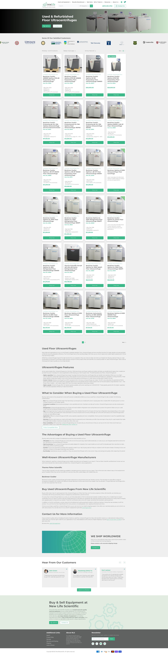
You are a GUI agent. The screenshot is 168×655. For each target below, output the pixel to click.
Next (123, 342)
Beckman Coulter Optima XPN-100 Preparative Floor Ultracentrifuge (113, 79)
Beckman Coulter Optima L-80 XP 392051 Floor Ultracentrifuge (51, 171)
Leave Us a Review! (84, 590)
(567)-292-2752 (107, 6)
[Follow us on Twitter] (97, 643)
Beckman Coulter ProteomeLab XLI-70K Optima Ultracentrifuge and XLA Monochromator (51, 125)
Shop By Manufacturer (78, 2)
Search (48, 635)
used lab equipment (54, 523)
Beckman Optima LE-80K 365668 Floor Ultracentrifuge (116, 314)
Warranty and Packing (52, 641)
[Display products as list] (125, 50)
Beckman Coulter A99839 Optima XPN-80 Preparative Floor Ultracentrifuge (51, 79)
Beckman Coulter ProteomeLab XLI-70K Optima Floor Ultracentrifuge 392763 (72, 125)
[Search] (91, 6)
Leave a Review (50, 645)
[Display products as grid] (123, 50)
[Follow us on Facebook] (93, 643)
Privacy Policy (50, 637)
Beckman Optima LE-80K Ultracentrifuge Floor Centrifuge (116, 171)
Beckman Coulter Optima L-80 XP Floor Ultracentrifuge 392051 (94, 171)
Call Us (47, 26)
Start (111, 639)
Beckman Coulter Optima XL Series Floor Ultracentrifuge (115, 219)
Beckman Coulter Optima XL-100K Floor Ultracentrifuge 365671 (115, 267)
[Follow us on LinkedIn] (104, 643)
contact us (74, 424)
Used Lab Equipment (64, 2)
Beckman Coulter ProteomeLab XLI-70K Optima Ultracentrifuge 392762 (94, 125)
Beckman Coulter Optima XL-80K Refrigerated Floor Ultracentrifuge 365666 (51, 268)
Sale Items (90, 2)
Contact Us (57, 26)
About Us (115, 2)
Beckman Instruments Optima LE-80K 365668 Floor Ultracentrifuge (94, 314)
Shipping (48, 643)
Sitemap (48, 639)
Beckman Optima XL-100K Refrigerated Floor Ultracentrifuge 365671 (94, 219)
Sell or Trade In (98, 2)
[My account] (121, 2)
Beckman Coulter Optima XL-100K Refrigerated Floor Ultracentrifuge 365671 (72, 220)
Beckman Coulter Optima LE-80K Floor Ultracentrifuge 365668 (51, 314)
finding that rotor (66, 424)
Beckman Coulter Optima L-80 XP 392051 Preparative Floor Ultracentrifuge (73, 172)
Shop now (51, 94)
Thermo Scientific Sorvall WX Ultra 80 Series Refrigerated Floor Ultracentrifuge (73, 268)
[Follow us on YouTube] (100, 643)
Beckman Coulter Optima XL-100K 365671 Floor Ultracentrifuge (94, 267)
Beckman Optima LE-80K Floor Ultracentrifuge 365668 (73, 314)
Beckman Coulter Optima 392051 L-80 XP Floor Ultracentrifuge (115, 124)
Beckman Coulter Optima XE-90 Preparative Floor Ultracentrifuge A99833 (94, 79)
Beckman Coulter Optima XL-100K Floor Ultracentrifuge (50, 219)
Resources (107, 2)
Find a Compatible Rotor (50, 427)
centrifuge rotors (86, 507)
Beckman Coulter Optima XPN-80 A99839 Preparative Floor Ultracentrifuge (73, 79)
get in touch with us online (114, 519)
